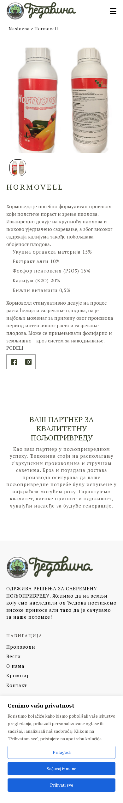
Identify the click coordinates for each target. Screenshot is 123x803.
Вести (13, 656)
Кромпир (18, 675)
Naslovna (19, 29)
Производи (20, 647)
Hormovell (46, 29)
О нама (15, 666)
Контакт (16, 685)
